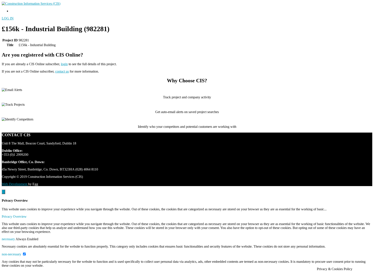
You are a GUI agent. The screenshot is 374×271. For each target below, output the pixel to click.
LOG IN (8, 18)
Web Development (15, 184)
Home (14, 11)
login (64, 64)
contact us (62, 71)
